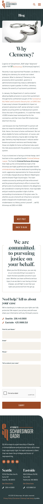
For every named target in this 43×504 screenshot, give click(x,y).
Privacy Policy (8, 498)
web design (30, 498)
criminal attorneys (8, 169)
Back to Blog (21, 227)
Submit (21, 405)
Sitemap (23, 498)
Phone (4, 352)
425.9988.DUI (21, 322)
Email (4, 340)
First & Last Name (8, 329)
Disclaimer (16, 498)
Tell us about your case (10, 363)
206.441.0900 (20, 318)
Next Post (21, 219)
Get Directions (7, 483)
